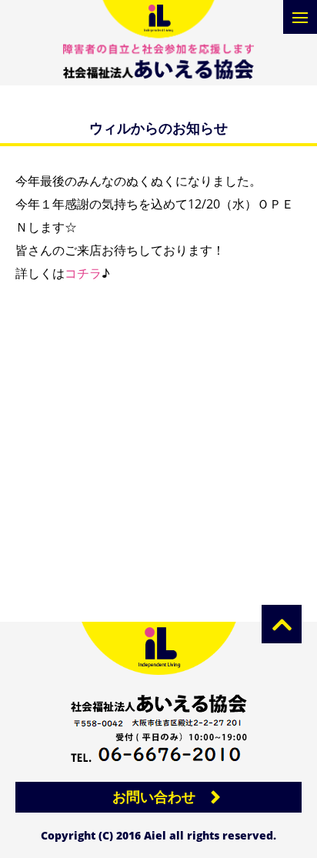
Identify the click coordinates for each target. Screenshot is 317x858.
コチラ (83, 273)
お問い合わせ (153, 796)
